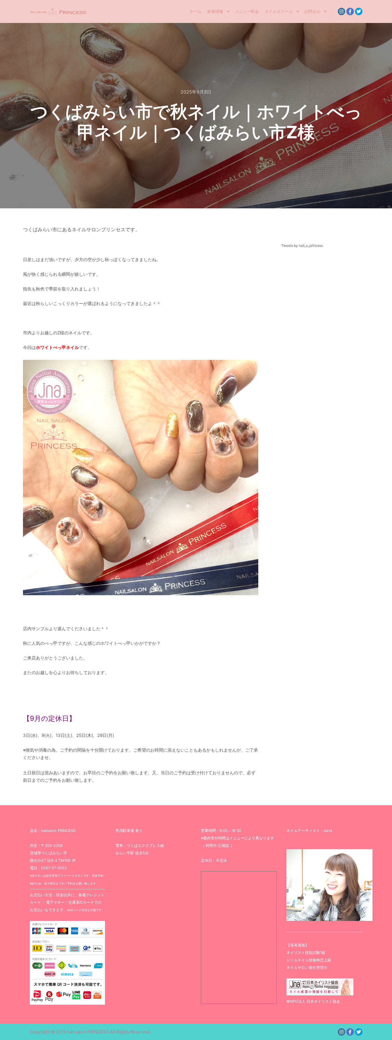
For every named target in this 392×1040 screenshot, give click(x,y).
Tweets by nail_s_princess (302, 245)
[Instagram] (341, 11)
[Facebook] (350, 11)
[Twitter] (358, 11)
